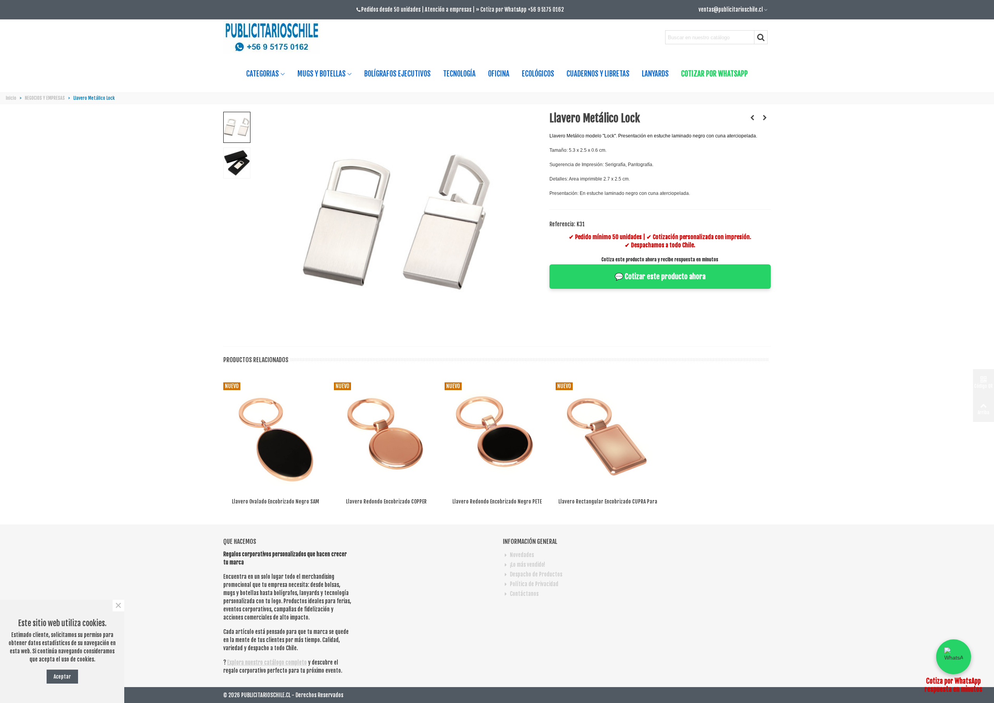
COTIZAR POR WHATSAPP (714, 73)
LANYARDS (655, 73)
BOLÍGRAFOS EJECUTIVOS (397, 73)
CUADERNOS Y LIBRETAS (598, 73)
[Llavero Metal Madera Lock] (765, 117)
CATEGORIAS (262, 73)
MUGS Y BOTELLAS (321, 73)
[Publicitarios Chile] (275, 37)
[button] (953, 656)
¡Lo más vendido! (527, 564)
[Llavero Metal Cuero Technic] (752, 117)
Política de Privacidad (534, 584)
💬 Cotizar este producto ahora (660, 276)
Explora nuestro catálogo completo (267, 662)
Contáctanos (524, 593)
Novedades (522, 555)
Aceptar (62, 676)
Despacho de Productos (536, 574)
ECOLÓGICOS (538, 73)
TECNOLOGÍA (459, 73)
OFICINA (498, 73)
